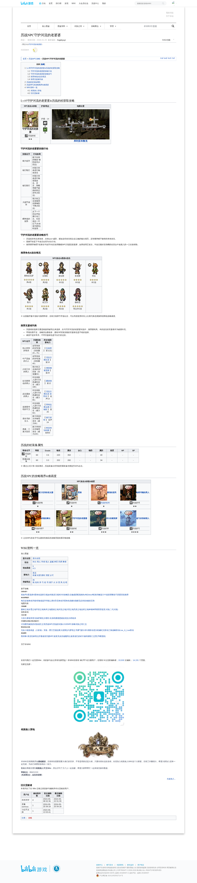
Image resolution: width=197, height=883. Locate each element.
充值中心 (95, 3)
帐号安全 (110, 865)
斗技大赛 (25, 618)
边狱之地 (85, 609)
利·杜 (49, 618)
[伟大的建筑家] (98, 518)
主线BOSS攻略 (61, 595)
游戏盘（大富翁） (36, 630)
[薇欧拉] (77, 294)
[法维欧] (45, 268)
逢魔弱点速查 (68, 636)
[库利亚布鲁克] (80, 124)
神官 (56, 562)
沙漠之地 (70, 609)
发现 (66, 3)
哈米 (74, 618)
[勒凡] (29, 294)
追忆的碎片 (79, 636)
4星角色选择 (38, 595)
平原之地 (40, 609)
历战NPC (49, 624)
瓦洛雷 (49, 348)
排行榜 (58, 3)
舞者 (64, 562)
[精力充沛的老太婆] (30, 492)
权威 (34, 575)
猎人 (47, 562)
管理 (112, 26)
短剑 (37, 582)
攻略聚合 (95, 26)
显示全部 (36, 558)
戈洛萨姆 (38, 618)
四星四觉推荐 (123, 595)
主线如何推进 (49, 595)
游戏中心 (99, 865)
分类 (23, 818)
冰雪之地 (32, 609)
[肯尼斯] (77, 268)
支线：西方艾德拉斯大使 (54, 630)
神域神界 (92, 609)
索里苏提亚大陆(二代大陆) (107, 609)
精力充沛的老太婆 (45, 492)
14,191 (136, 660)
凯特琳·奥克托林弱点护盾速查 (33, 636)
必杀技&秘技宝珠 (87, 601)
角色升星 (62, 601)
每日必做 (25, 601)
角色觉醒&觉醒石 (73, 601)
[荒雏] (70, 492)
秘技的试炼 (33, 624)
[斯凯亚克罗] (29, 268)
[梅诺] (61, 294)
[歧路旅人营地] (98, 745)
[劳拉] (94, 268)
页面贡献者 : (25, 50)
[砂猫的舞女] (33, 518)
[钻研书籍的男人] (128, 492)
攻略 (30, 818)
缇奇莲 (31, 618)
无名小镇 (25, 630)
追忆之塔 (41, 624)
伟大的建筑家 (111, 518)
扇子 (51, 582)
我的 (104, 3)
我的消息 (170, 13)
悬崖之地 (55, 609)
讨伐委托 (25, 624)
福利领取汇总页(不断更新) (95, 636)
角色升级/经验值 (35, 601)
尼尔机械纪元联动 (100, 630)
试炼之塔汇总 (81, 624)
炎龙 (65, 618)
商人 (39, 562)
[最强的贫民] (99, 492)
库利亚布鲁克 (81, 141)
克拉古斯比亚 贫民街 (47, 393)
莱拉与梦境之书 (70, 630)
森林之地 (25, 609)
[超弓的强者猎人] (128, 518)
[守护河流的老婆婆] (64, 518)
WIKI (74, 3)
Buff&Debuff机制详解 (91, 595)
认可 (52, 575)
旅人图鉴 (46, 26)
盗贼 (52, 562)
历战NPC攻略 (34, 59)
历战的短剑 (105, 503)
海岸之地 (47, 609)
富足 (34, 573)
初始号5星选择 (27, 595)
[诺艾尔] (45, 294)
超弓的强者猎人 (142, 518)
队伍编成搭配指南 (75, 595)
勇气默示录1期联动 (85, 630)
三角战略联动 (114, 630)
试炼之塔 (78, 26)
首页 (51, 3)
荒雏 (80, 492)
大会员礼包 (83, 3)
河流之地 (62, 609)
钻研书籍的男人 (142, 492)
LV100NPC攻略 (68, 624)
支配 (47, 575)
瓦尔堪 (44, 618)
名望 (39, 575)
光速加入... (171, 779)
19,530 (121, 660)
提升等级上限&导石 (50, 601)
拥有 (43, 575)
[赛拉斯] (61, 268)
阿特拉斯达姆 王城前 (47, 406)
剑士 (34, 562)
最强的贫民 (111, 492)
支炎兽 (60, 636)
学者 (43, 562)
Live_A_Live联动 (127, 630)
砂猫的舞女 (46, 518)
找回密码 (120, 865)
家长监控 (130, 865)
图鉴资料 (62, 26)
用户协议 (140, 865)
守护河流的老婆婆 (35, 44)
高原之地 (77, 609)
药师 (60, 562)
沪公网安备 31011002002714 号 (111, 876)
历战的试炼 (57, 624)
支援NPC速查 (51, 636)
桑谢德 (49, 381)
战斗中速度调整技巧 (108, 595)
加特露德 (55, 618)
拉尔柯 (69, 618)
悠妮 (61, 618)
